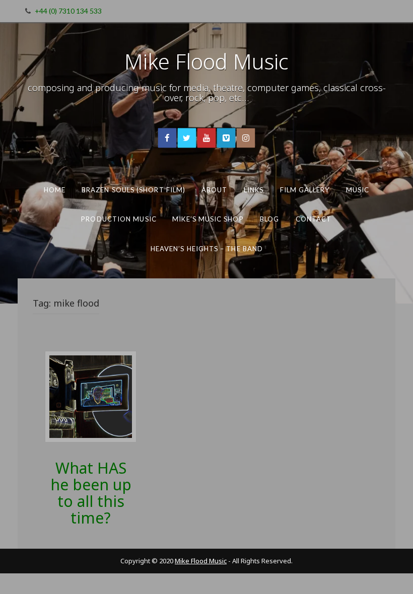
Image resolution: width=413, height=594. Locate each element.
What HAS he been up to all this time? (90, 493)
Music (357, 190)
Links (253, 190)
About (214, 190)
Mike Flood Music (206, 61)
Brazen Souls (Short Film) (133, 190)
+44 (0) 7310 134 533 (68, 11)
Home (54, 190)
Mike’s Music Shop (207, 219)
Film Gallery (305, 190)
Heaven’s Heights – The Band (206, 249)
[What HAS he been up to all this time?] (90, 396)
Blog (269, 219)
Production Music (118, 219)
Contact (314, 219)
